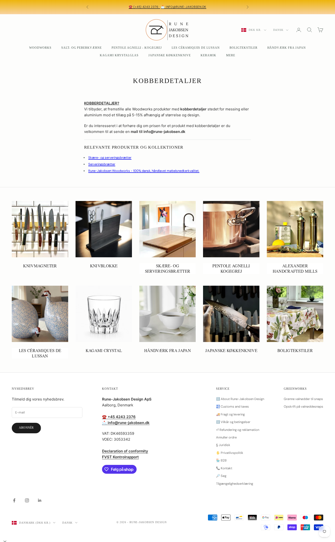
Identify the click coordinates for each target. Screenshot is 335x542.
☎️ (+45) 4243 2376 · (144, 7)
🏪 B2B (221, 460)
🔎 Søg (221, 476)
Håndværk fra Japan (286, 47)
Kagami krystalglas (119, 55)
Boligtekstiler (243, 47)
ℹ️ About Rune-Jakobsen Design (240, 399)
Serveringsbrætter (101, 164)
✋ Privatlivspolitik (229, 453)
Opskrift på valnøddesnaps (303, 406)
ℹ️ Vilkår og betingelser (233, 422)
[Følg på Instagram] (27, 500)
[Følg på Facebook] (14, 500)
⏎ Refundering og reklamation (237, 430)
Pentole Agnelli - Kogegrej (137, 47)
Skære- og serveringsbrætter (109, 157)
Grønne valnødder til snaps (303, 399)
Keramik (208, 55)
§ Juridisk (223, 445)
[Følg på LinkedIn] (39, 500)
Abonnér (26, 427)
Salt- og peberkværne (81, 47)
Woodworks (40, 47)
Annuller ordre (226, 437)
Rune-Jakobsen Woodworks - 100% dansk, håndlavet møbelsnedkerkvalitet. (143, 171)
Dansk (278, 29)
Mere (230, 55)
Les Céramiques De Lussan (196, 47)
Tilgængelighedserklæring (234, 484)
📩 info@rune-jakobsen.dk (183, 7)
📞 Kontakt (224, 468)
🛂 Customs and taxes (232, 406)
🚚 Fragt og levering (230, 414)
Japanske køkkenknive (169, 55)
